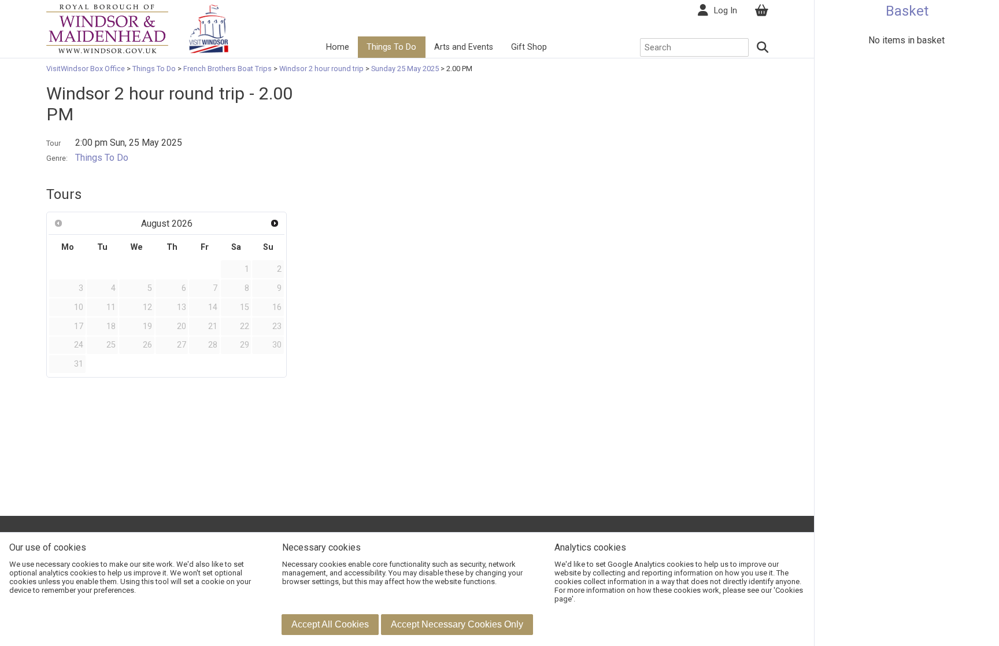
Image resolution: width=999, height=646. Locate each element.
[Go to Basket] (761, 10)
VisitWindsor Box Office (86, 68)
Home (337, 47)
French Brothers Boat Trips (227, 68)
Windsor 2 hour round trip (321, 68)
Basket (907, 11)
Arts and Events (463, 47)
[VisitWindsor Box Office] (107, 28)
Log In (725, 11)
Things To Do (391, 47)
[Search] (763, 47)
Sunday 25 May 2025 (405, 68)
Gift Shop (529, 47)
